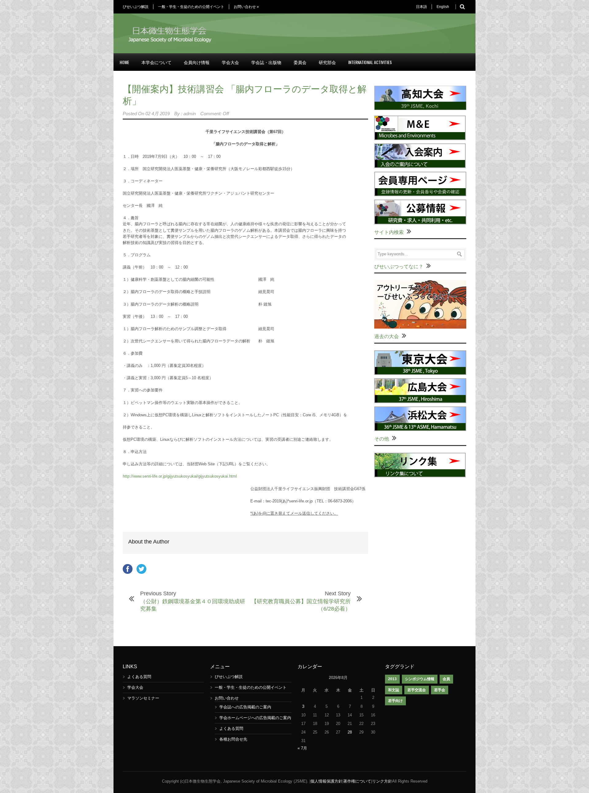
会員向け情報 (197, 62)
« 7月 (302, 748)
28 (350, 732)
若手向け (395, 701)
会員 (446, 679)
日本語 (421, 7)
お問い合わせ (246, 7)
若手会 (439, 690)
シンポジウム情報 (419, 679)
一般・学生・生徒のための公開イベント (191, 7)
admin (189, 113)
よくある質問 (139, 676)
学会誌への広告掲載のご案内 (245, 707)
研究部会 (327, 62)
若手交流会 (416, 690)
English (443, 7)
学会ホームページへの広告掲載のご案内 (255, 717)
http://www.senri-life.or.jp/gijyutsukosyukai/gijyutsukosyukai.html (180, 476)
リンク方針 (382, 781)
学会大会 (230, 62)
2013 (392, 679)
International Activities (370, 62)
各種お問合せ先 (233, 739)
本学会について (156, 62)
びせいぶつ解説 (135, 7)
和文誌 (393, 690)
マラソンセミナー (143, 698)
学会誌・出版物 (266, 62)
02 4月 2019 (157, 113)
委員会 (300, 62)
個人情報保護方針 (326, 781)
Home (124, 62)
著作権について (357, 781)
